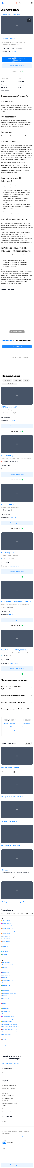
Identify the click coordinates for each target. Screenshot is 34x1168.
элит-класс (25, 730)
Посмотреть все (5, 1045)
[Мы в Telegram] (4, 1148)
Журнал (21, 2)
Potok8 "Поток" (13, 663)
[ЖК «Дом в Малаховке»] (17, 812)
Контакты (5, 1108)
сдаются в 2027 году (9, 726)
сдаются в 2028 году (9, 730)
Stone (11, 614)
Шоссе (13, 913)
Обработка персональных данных (9, 1104)
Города (26, 913)
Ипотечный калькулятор (9, 1085)
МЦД (22, 913)
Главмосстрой (13, 469)
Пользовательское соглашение (7, 1099)
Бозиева (13, 51)
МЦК (18, 913)
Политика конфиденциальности (8, 1094)
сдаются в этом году (9, 723)
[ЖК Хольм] (17, 864)
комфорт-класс (26, 723)
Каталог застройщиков (8, 1088)
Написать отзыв (17, 346)
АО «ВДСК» (12, 517)
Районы (8, 913)
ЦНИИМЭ (12, 420)
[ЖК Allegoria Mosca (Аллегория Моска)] (17, 892)
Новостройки (6, 1072)
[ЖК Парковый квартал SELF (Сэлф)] (17, 787)
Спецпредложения (10, 2)
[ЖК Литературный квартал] (17, 836)
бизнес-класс (26, 726)
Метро (2, 913)
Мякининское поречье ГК (16, 566)
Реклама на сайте (7, 1111)
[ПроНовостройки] (2, 3)
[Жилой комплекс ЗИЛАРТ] (17, 760)
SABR (22, 1136)
